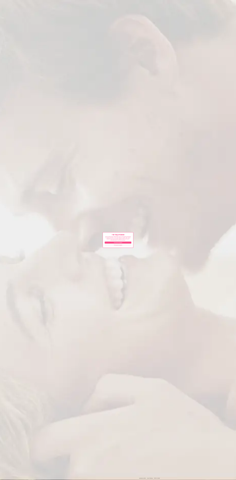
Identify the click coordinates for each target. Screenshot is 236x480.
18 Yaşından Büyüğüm (118, 242)
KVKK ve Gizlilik (157, 478)
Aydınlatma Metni (142, 478)
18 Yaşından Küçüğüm (118, 245)
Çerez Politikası (150, 478)
